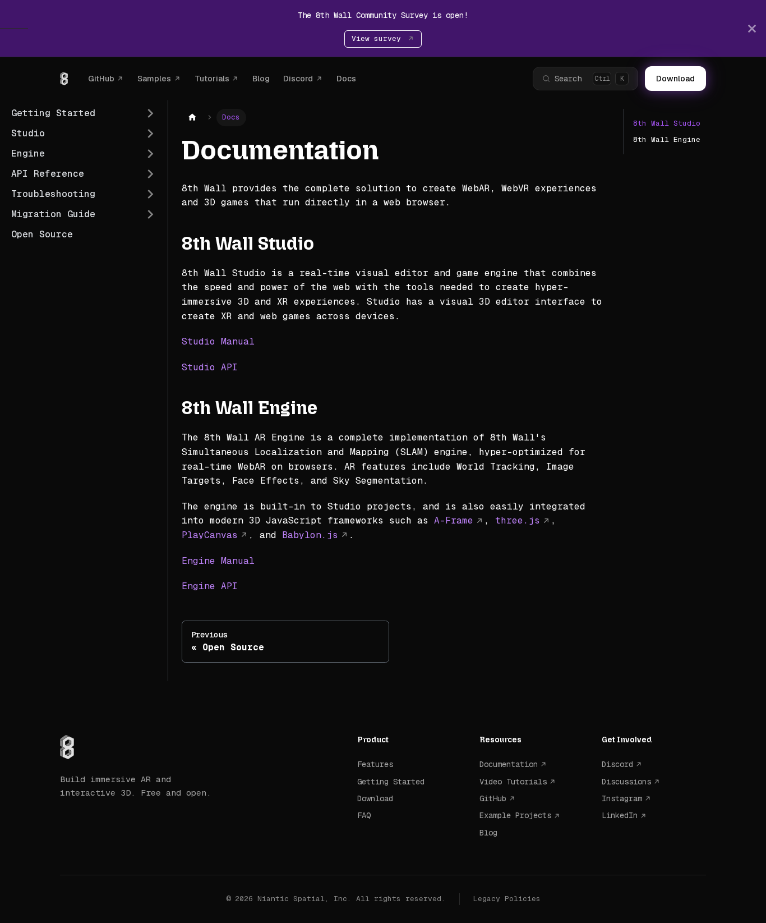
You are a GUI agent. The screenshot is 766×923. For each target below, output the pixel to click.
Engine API (210, 586)
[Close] (752, 28)
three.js (517, 520)
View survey (378, 38)
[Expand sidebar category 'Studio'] (150, 134)
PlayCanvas (210, 535)
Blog (261, 79)
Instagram (622, 798)
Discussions (626, 782)
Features (375, 764)
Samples (154, 79)
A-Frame (453, 520)
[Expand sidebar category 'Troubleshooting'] (150, 194)
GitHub (101, 79)
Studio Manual (218, 341)
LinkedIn (620, 815)
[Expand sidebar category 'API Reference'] (150, 174)
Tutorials (212, 79)
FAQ (364, 815)
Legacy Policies (507, 898)
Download (675, 79)
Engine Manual (218, 561)
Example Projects (515, 815)
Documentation (508, 764)
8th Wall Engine (666, 139)
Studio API (210, 367)
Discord (298, 79)
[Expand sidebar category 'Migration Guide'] (150, 214)
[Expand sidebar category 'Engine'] (150, 154)
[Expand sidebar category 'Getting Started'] (150, 113)
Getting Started (390, 782)
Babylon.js (310, 535)
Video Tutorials (513, 782)
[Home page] (192, 117)
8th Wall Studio (666, 123)
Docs (346, 79)
